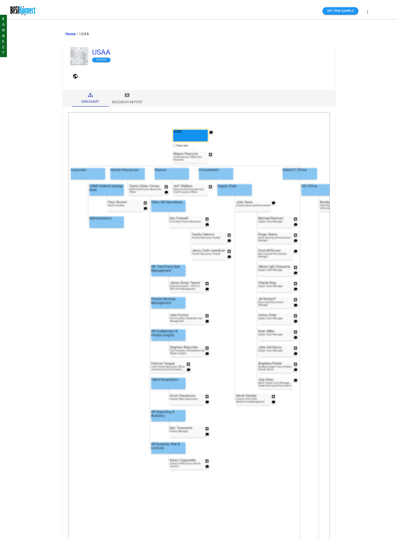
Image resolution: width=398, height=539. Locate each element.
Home (70, 34)
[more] (367, 12)
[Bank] (75, 76)
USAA (101, 52)
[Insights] (211, 132)
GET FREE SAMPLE (340, 10)
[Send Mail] (210, 155)
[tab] (90, 98)
